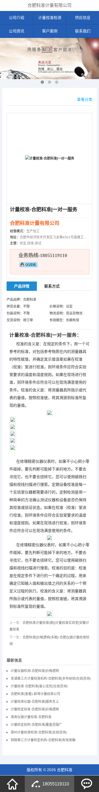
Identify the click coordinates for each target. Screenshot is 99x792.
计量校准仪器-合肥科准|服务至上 (35, 702)
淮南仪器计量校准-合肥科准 (31, 717)
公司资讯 (16, 31)
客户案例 (49, 31)
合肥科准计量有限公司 (50, 5)
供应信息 (82, 17)
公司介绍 (16, 17)
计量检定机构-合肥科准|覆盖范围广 (36, 725)
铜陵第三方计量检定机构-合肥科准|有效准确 (43, 740)
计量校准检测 (49, 17)
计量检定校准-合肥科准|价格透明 (35, 709)
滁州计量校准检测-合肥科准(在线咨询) (39, 732)
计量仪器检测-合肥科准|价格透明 (35, 671)
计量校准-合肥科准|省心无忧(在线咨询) (39, 686)
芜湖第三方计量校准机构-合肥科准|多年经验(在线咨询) (51, 679)
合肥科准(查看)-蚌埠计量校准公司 (35, 694)
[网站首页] (12, 784)
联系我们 (82, 31)
